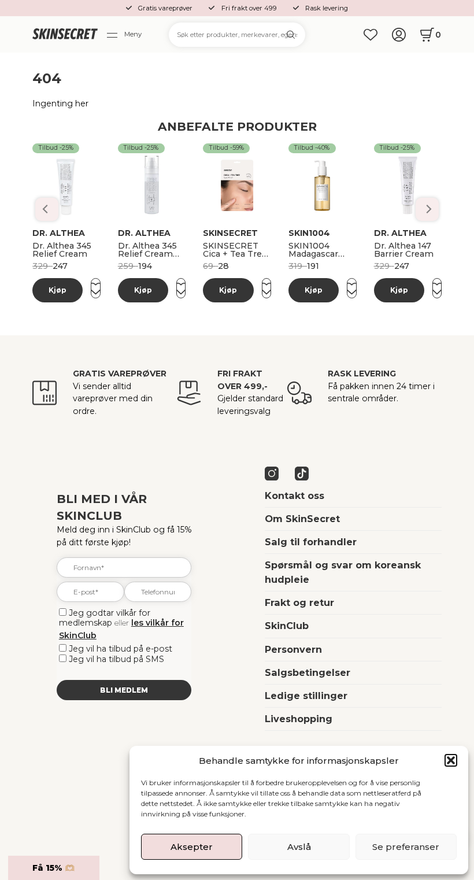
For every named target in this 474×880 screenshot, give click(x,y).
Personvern (293, 649)
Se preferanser (405, 846)
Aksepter (192, 846)
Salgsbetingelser (307, 672)
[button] (451, 760)
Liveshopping (298, 718)
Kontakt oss (294, 495)
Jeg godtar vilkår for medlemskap (104, 618)
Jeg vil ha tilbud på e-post (120, 649)
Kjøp (57, 290)
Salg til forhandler (311, 542)
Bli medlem (124, 690)
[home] (64, 34)
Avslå (299, 846)
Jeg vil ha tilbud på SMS (116, 659)
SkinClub (287, 625)
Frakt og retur (299, 602)
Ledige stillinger (306, 695)
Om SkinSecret (302, 518)
